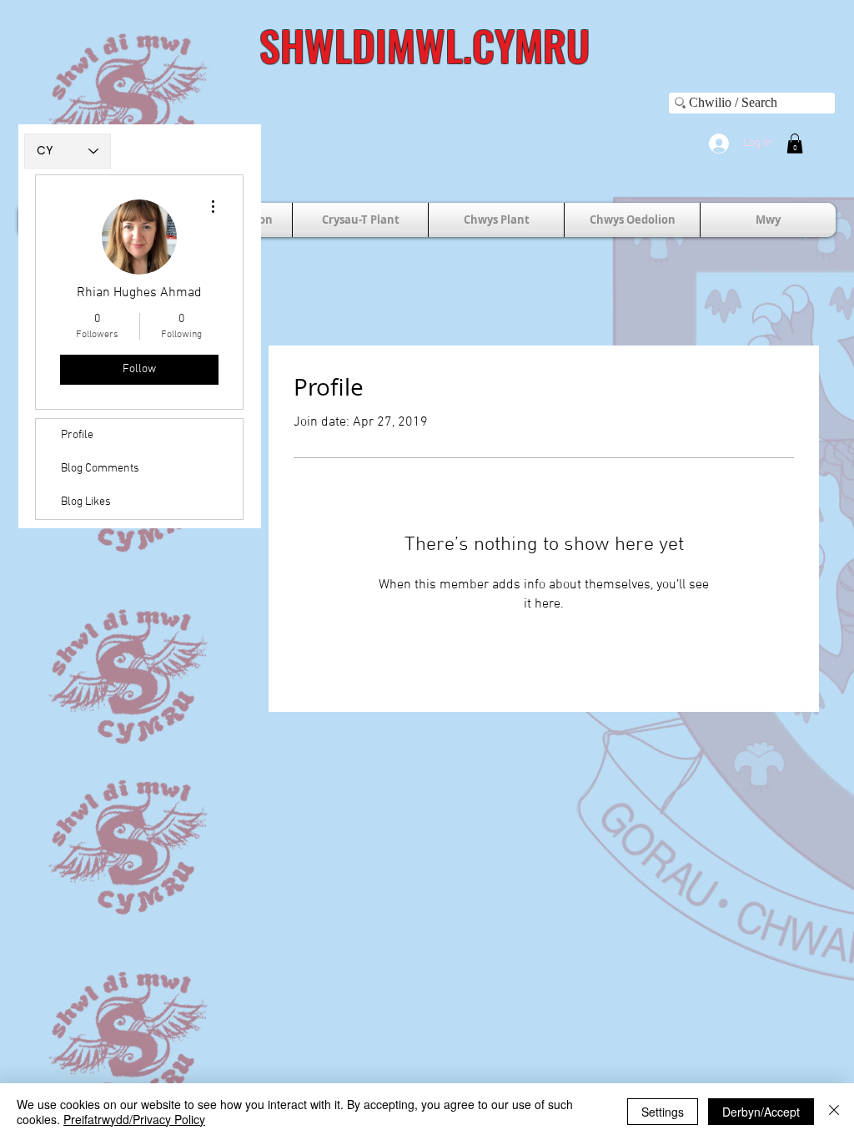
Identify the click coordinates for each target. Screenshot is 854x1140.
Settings (662, 1111)
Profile (77, 435)
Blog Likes (86, 502)
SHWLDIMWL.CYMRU (424, 44)
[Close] (834, 1112)
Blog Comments (100, 469)
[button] (794, 144)
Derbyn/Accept (761, 1111)
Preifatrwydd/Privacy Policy (134, 1119)
